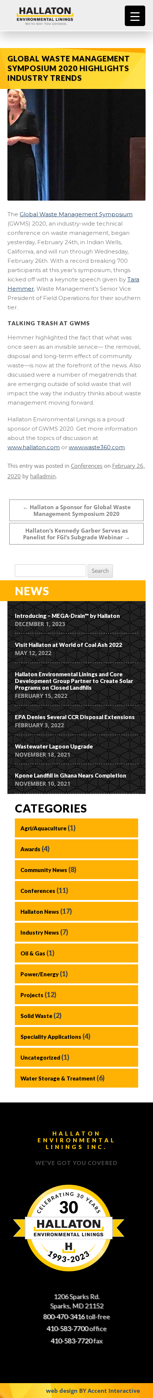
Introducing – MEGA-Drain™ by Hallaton (67, 615)
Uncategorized (40, 1057)
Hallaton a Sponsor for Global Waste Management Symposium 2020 (77, 510)
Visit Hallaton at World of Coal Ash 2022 (68, 644)
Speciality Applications (50, 1036)
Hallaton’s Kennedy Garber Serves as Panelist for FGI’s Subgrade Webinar (76, 534)
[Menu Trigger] (135, 16)
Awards (30, 849)
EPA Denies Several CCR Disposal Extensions (75, 717)
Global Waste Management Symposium (76, 214)
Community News (43, 869)
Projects (31, 995)
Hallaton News (39, 911)
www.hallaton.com (33, 447)
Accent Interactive (114, 1390)
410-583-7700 (67, 1328)
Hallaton (54, 16)
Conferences (86, 465)
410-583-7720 (71, 1341)
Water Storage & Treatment (57, 1078)
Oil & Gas (32, 953)
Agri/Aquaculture (43, 828)
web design (62, 1390)
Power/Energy (39, 974)
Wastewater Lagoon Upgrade (54, 746)
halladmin (43, 476)
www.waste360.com (97, 447)
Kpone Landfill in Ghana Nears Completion (70, 775)
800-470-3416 (64, 1316)
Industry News (39, 932)
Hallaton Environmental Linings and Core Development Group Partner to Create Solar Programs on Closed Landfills (74, 681)
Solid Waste (36, 1015)
